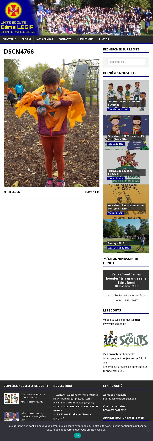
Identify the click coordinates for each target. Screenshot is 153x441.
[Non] (148, 431)
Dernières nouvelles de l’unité (26, 386)
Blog (25, 39)
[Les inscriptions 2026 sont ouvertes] (11, 402)
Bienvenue (9, 39)
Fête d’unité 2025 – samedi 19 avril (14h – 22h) (125, 137)
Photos (104, 39)
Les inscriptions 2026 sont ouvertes (124, 103)
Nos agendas (44, 39)
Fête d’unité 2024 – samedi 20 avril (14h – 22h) (125, 207)
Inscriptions (85, 39)
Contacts (65, 39)
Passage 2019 (116, 243)
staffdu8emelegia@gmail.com (120, 398)
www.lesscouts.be (115, 324)
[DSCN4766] (51, 184)
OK (77, 435)
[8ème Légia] (76, 33)
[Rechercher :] (126, 62)
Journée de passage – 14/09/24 (121, 172)
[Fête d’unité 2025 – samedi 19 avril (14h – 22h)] (11, 421)
